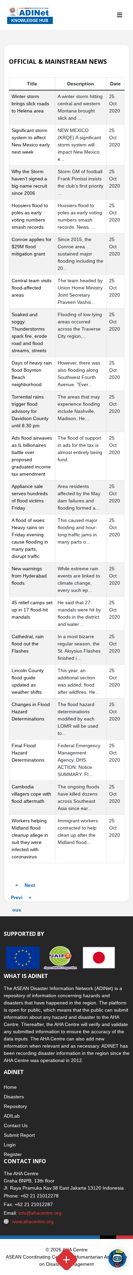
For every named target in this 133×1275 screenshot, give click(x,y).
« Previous (17, 887)
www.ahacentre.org (33, 1221)
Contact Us (16, 1125)
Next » (30, 887)
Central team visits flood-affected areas (31, 288)
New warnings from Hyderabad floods (29, 576)
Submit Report (19, 1135)
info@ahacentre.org (39, 1213)
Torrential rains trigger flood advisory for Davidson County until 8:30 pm (30, 411)
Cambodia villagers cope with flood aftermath (31, 794)
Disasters (14, 1096)
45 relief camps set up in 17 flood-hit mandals (32, 610)
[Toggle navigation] (119, 15)
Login (10, 1144)
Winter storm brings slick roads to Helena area (30, 104)
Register (13, 1154)
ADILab (12, 1116)
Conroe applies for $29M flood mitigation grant (31, 247)
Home (10, 1087)
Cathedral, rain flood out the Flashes (28, 644)
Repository (15, 1106)
